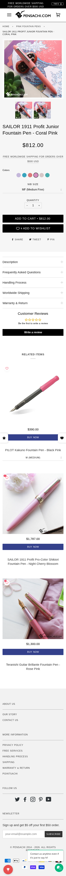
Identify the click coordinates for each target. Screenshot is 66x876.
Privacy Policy (13, 745)
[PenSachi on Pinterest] (40, 800)
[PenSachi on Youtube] (48, 800)
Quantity (33, 200)
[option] (33, 69)
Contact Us (10, 720)
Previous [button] (8, 69)
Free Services (13, 751)
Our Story (10, 714)
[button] (18, 175)
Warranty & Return (16, 768)
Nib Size (33, 184)
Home (6, 26)
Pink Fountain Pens (28, 26)
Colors (6, 170)
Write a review (33, 332)
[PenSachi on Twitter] (17, 800)
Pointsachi (10, 773)
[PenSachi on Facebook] (25, 800)
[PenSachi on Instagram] (33, 800)
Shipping (9, 762)
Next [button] (57, 69)
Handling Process (15, 756)
